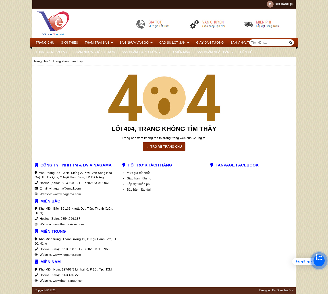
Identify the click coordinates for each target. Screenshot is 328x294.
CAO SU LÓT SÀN (172, 42)
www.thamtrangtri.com (68, 280)
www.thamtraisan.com (68, 224)
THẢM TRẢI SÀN (97, 42)
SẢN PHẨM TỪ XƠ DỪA (140, 52)
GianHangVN (285, 290)
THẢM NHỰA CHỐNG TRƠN (94, 52)
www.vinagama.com (67, 194)
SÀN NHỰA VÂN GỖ (134, 42)
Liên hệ (246, 52)
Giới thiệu (69, 42)
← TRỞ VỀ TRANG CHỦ (164, 146)
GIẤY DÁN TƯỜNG (210, 42)
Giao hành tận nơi (139, 178)
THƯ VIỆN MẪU (178, 52)
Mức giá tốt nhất (138, 173)
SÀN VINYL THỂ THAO (247, 42)
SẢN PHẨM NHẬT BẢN (213, 52)
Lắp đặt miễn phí (139, 184)
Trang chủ (45, 42)
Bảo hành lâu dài (139, 189)
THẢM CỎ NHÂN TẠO (51, 52)
